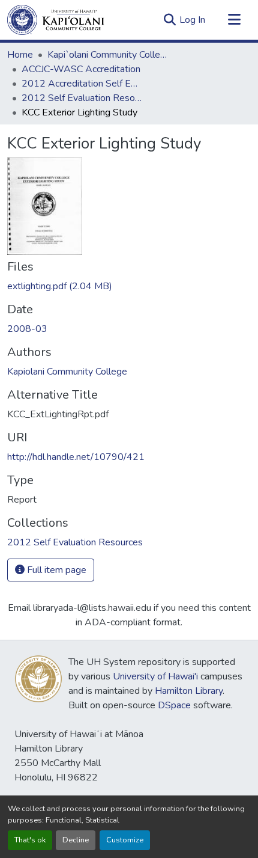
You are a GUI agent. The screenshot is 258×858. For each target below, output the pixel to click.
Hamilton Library (189, 690)
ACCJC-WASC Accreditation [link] (81, 69)
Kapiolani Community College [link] (67, 371)
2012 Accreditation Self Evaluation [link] (82, 83)
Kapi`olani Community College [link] (107, 54)
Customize (124, 840)
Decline (75, 840)
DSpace (174, 705)
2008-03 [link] (27, 329)
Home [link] (20, 54)
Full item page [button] (55, 570)
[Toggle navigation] (234, 19)
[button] (55, 20)
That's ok (30, 840)
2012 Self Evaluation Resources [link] (82, 98)
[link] (129, 286)
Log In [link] (192, 19)
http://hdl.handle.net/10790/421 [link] (76, 457)
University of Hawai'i (155, 676)
